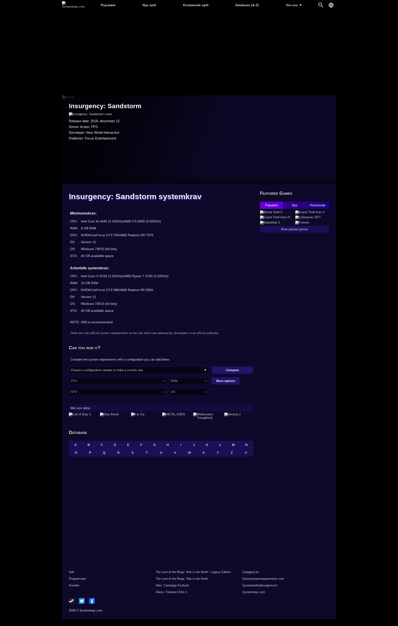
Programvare (77, 578)
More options (225, 381)
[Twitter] (82, 601)
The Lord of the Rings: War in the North (182, 578)
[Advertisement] (199, 53)
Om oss (294, 5)
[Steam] (71, 601)
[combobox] (117, 381)
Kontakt (74, 585)
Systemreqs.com (253, 592)
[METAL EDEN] (176, 416)
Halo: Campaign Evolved (172, 585)
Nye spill (149, 5)
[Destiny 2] (238, 416)
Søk (71, 572)
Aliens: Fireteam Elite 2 (171, 592)
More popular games (294, 229)
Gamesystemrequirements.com (263, 578)
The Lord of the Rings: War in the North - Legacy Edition (193, 572)
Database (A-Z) (247, 5)
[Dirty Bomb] (114, 416)
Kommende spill (195, 5)
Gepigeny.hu (250, 572)
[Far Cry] (145, 416)
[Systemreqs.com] (73, 6)
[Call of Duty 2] (83, 416)
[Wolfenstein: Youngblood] (207, 416)
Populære (108, 5)
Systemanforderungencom (259, 585)
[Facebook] (92, 601)
